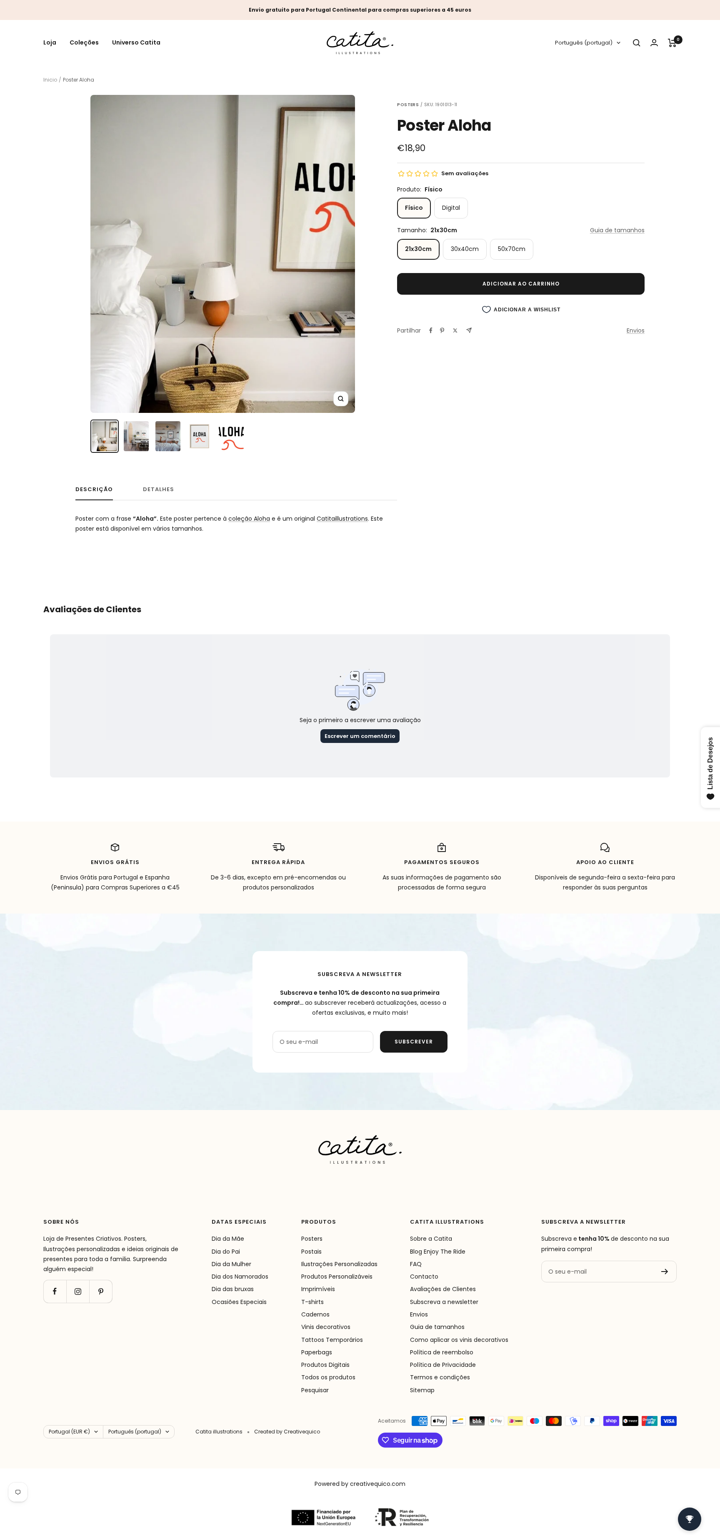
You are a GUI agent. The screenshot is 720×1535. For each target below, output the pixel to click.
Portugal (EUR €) (69, 1431)
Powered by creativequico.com (360, 1484)
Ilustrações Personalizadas (339, 1264)
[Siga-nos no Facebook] (54, 1291)
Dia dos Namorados (240, 1276)
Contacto (424, 1276)
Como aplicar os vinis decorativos (459, 1340)
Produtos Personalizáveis (336, 1276)
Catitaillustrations (342, 518)
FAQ (416, 1264)
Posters (311, 1238)
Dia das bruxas (233, 1289)
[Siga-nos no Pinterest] (100, 1291)
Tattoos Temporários (332, 1340)
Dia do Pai (226, 1251)
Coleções (84, 43)
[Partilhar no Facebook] (430, 330)
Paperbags (316, 1352)
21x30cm (418, 249)
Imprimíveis (318, 1289)
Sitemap (422, 1390)
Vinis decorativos (325, 1327)
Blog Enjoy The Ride (437, 1251)
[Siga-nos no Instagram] (77, 1291)
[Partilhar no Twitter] (455, 330)
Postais (311, 1251)
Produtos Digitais (325, 1365)
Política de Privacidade (443, 1365)
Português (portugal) (583, 43)
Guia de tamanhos (617, 230)
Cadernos (315, 1314)
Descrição (94, 489)
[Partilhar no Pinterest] (442, 330)
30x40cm (465, 249)
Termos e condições (440, 1377)
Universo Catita (136, 43)
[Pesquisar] (636, 43)
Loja (49, 43)
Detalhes (158, 489)
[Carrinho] (672, 43)
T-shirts (312, 1302)
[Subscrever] (664, 1271)
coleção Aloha (249, 518)
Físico (414, 208)
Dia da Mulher (231, 1264)
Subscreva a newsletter (444, 1302)
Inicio (50, 79)
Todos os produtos (328, 1377)
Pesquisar (315, 1390)
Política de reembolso (441, 1352)
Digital (451, 208)
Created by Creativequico (287, 1431)
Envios (636, 330)
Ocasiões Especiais (239, 1302)
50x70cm (511, 249)
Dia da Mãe (228, 1238)
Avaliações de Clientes (443, 1289)
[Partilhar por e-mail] (469, 330)
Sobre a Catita (431, 1238)
